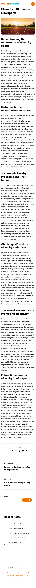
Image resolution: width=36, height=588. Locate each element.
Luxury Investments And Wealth (18, 533)
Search (6, 497)
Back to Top (19, 583)
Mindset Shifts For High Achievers (19, 524)
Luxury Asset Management (17, 538)
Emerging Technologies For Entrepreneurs (17, 468)
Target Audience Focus (15, 528)
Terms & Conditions (18, 573)
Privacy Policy (6, 573)
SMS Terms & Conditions (20, 575)
